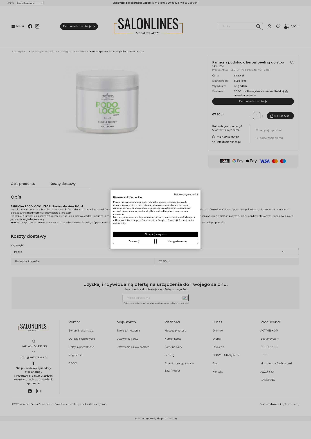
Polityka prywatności (186, 194)
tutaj (123, 223)
